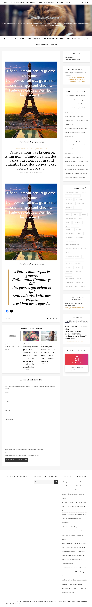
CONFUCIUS (80, 203)
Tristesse (79, 282)
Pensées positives (72, 244)
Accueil (6, 2)
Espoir (84, 214)
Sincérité (78, 267)
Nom (7, 392)
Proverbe (40, 149)
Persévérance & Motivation (76, 248)
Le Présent (70, 233)
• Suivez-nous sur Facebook (76, 77)
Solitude (69, 271)
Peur (68, 252)
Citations (25, 149)
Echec (68, 214)
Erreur (76, 214)
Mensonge (79, 237)
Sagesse (78, 263)
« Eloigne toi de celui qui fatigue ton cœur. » (13, 347)
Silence (68, 267)
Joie (67, 226)
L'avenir (75, 226)
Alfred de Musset (72, 192)
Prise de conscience (73, 256)
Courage (69, 207)
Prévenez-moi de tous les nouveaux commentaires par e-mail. (24, 449)
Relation (79, 260)
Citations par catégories (17, 2)
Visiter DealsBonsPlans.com (74, 341)
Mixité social (71, 241)
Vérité (82, 286)
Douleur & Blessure (73, 211)
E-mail (7, 401)
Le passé (79, 229)
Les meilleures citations (34, 2)
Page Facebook (59, 2)
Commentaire (9, 419)
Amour (17, 149)
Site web (7, 410)
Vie (46, 149)
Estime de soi (71, 218)
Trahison (69, 282)
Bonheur (69, 199)
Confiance (69, 203)
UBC (9, 318)
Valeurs (69, 286)
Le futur (69, 229)
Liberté (32, 149)
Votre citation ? (49, 2)
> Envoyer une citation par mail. (74, 308)
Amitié (84, 192)
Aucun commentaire (35, 172)
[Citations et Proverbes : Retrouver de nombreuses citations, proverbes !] (46, 17)
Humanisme (77, 222)
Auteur (76, 196)
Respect (69, 263)
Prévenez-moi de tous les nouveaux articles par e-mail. (22, 455)
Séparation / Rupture (74, 278)
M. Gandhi (69, 237)
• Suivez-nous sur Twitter (77, 82)
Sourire (78, 271)
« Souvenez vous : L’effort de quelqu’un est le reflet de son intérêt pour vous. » (76, 120)
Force (68, 222)
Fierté (81, 218)
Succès (68, 275)
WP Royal (17, 603)
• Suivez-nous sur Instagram (76, 79)
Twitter (68, 2)
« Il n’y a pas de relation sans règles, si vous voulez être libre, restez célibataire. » (76, 132)
